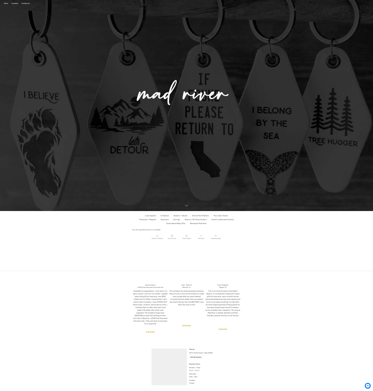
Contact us (25, 3)
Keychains (165, 219)
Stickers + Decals (180, 216)
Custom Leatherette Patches (222, 219)
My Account (172, 238)
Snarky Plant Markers (200, 216)
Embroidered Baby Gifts (175, 223)
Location (15, 3)
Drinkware (165, 216)
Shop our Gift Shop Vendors (196, 219)
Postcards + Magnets (147, 219)
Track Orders (186, 238)
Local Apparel (150, 216)
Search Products (157, 238)
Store (6, 3)
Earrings (176, 219)
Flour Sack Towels (221, 216)
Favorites (201, 238)
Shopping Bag (215, 238)
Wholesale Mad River (198, 223)
